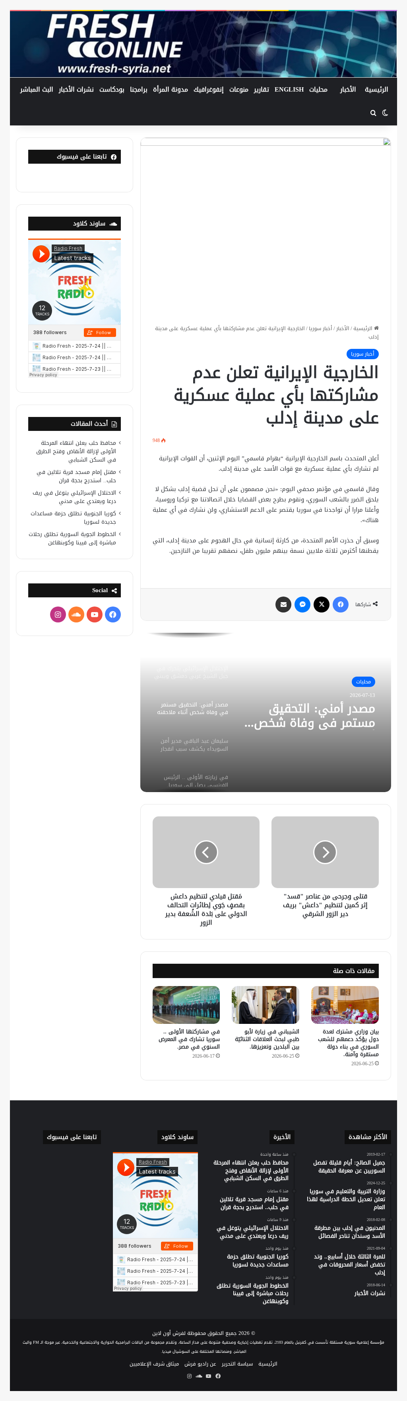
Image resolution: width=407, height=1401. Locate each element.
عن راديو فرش (200, 1364)
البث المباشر (36, 89)
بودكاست (111, 89)
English (289, 89)
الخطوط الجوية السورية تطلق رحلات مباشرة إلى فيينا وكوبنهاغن (72, 538)
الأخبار (348, 89)
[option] (265, 712)
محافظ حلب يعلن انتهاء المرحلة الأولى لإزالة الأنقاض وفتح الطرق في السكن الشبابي (76, 451)
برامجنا (138, 89)
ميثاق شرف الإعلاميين (154, 1364)
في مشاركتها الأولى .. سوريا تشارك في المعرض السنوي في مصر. (189, 1039)
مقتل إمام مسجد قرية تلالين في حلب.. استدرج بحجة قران (76, 476)
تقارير (261, 89)
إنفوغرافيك (209, 89)
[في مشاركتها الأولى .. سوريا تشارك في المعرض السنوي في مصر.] (186, 1005)
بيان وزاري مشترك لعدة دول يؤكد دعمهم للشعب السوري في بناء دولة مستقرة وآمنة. (348, 1043)
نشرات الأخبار (76, 89)
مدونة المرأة (170, 89)
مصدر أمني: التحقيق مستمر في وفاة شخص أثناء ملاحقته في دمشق (311, 715)
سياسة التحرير (237, 1364)
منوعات (238, 89)
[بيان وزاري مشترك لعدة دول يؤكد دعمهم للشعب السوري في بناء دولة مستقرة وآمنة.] (345, 1005)
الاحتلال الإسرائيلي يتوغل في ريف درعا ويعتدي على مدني (74, 497)
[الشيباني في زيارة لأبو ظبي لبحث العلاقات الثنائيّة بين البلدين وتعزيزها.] (265, 1005)
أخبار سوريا (320, 328)
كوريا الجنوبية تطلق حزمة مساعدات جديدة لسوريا (73, 518)
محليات (318, 89)
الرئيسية (376, 89)
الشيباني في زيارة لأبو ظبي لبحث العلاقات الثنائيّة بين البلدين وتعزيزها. (267, 1039)
